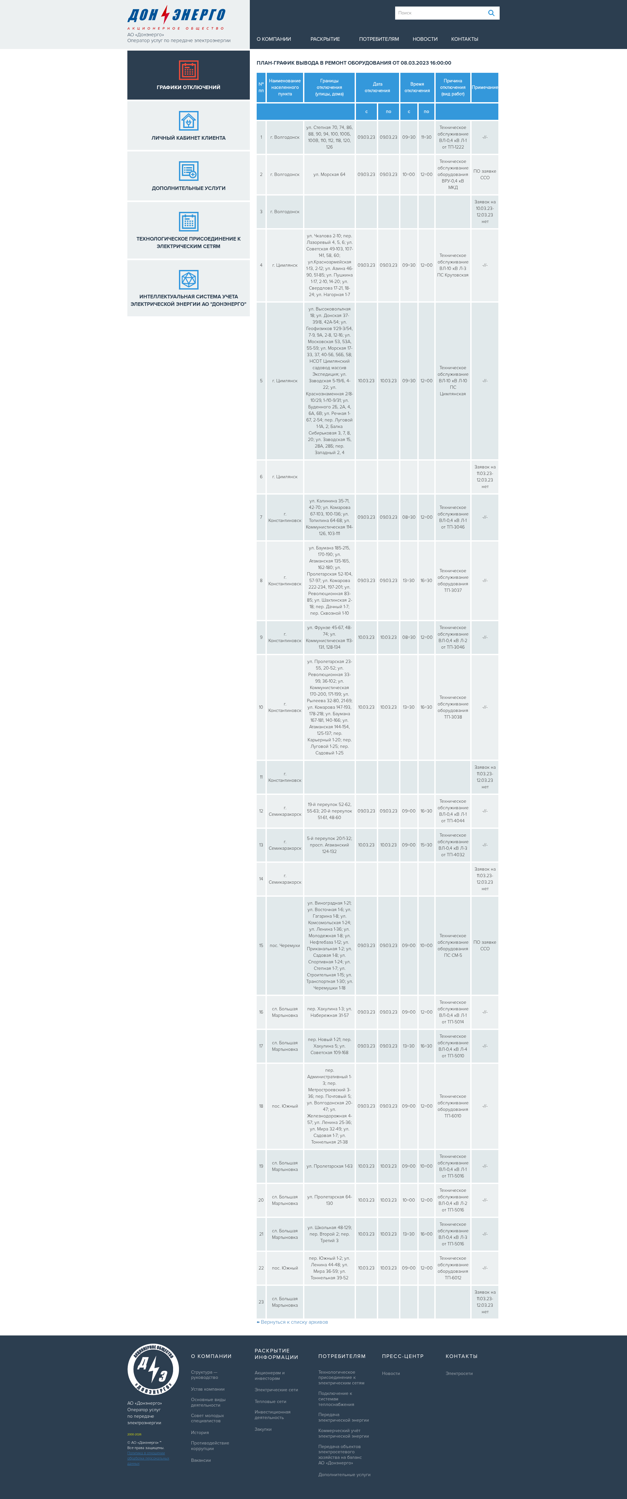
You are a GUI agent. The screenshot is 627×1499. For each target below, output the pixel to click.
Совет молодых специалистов (207, 1418)
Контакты (464, 39)
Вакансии (201, 1460)
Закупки (263, 1429)
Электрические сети (276, 1390)
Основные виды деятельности (208, 1402)
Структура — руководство (204, 1375)
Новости (425, 39)
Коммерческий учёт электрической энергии (343, 1433)
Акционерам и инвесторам (270, 1375)
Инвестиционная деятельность (273, 1415)
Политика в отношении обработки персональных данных (148, 1458)
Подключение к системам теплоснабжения (336, 1399)
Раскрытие (325, 39)
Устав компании (208, 1389)
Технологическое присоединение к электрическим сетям (341, 1378)
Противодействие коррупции (210, 1446)
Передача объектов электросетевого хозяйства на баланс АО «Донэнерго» (340, 1455)
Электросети (459, 1373)
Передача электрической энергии (343, 1417)
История (200, 1432)
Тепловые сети (270, 1401)
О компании (274, 39)
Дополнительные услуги (344, 1474)
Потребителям (379, 39)
